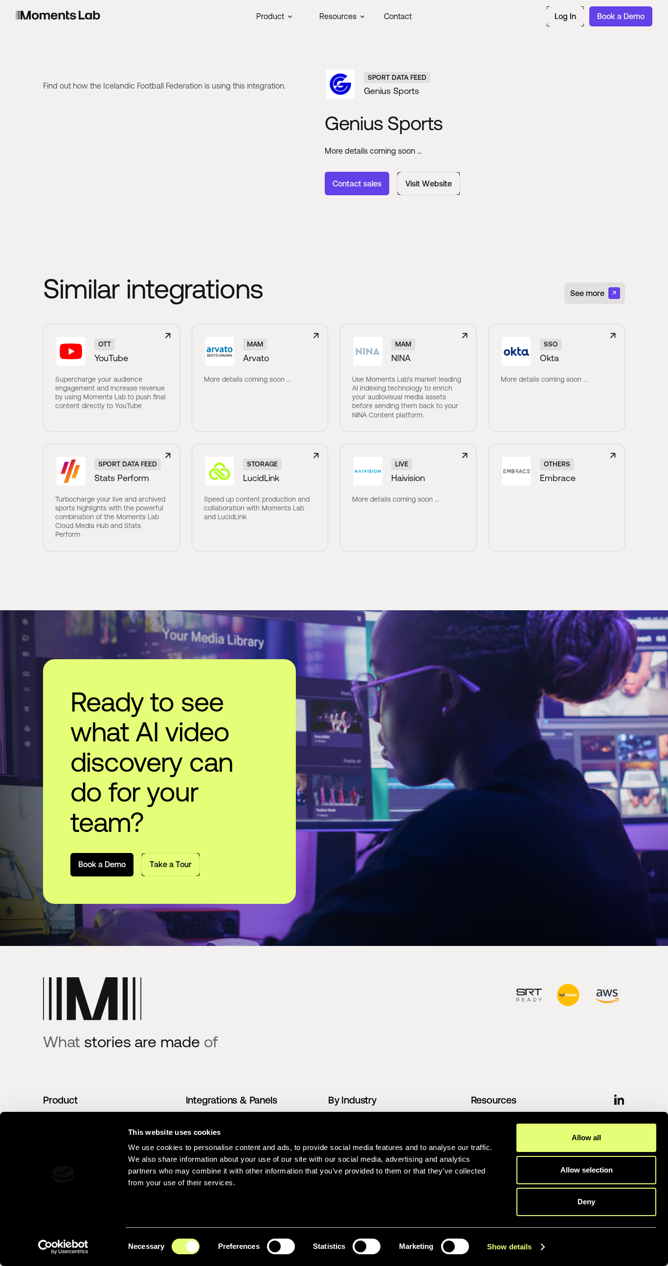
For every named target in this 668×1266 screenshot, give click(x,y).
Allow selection (586, 1170)
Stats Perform (121, 478)
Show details (509, 1247)
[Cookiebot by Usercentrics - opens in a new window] (63, 1247)
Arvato (256, 358)
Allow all (586, 1137)
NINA (401, 358)
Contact (398, 16)
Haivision (408, 478)
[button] (274, 16)
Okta (549, 358)
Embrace (558, 478)
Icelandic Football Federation (152, 85)
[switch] (281, 1246)
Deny (586, 1201)
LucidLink (261, 478)
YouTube (111, 358)
